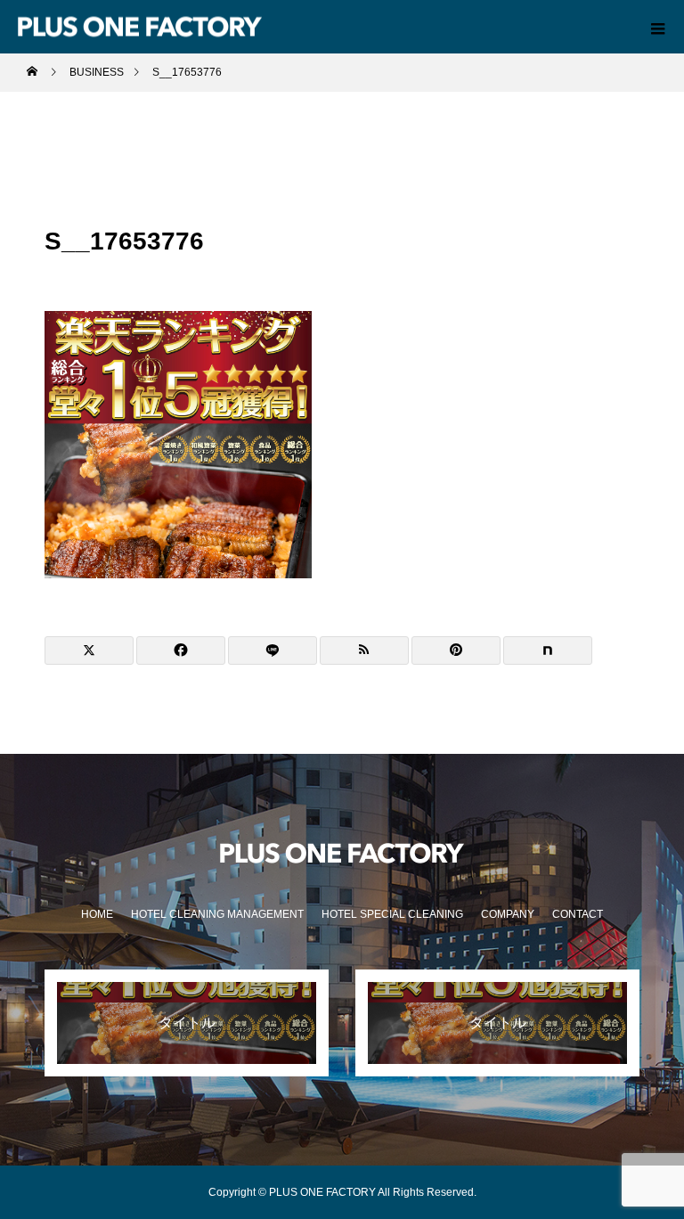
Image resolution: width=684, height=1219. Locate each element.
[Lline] (272, 650)
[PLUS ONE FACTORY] (342, 853)
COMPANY (507, 914)
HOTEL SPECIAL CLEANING (392, 914)
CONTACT (577, 914)
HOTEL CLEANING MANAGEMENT (217, 914)
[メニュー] (657, 26)
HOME (97, 914)
